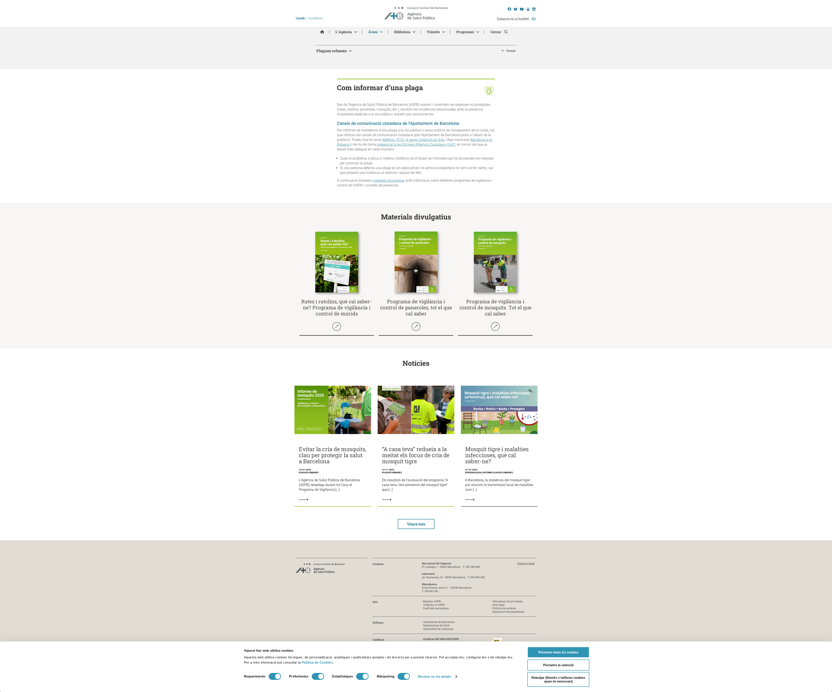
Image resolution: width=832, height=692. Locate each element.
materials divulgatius (388, 180)
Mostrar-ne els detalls (434, 676)
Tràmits (433, 31)
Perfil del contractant (436, 608)
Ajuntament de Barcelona (439, 621)
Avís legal (498, 604)
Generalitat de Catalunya (438, 628)
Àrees (373, 31)
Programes (465, 31)
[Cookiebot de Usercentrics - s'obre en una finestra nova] (262, 683)
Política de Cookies (317, 662)
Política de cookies (504, 608)
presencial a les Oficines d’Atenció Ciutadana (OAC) (416, 144)
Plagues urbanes (331, 50)
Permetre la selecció (558, 665)
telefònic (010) (393, 140)
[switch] (318, 676)
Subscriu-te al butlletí (513, 19)
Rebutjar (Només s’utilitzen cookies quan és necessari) (558, 679)
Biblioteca (402, 31)
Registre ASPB (432, 601)
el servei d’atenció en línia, (425, 140)
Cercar (496, 31)
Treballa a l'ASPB (434, 604)
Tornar (511, 50)
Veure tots (416, 524)
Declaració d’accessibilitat (508, 611)
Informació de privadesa (507, 601)
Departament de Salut (436, 625)
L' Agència (343, 31)
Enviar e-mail (526, 563)
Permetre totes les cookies (558, 652)
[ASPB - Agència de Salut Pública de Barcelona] (320, 569)
